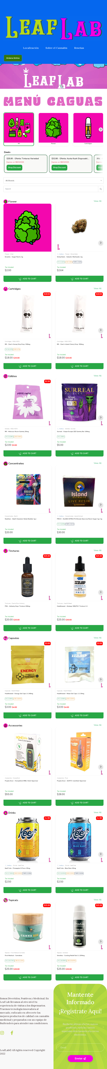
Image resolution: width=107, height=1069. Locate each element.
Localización (31, 47)
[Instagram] (2, 1033)
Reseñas (79, 47)
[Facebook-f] (12, 1033)
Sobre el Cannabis (56, 47)
